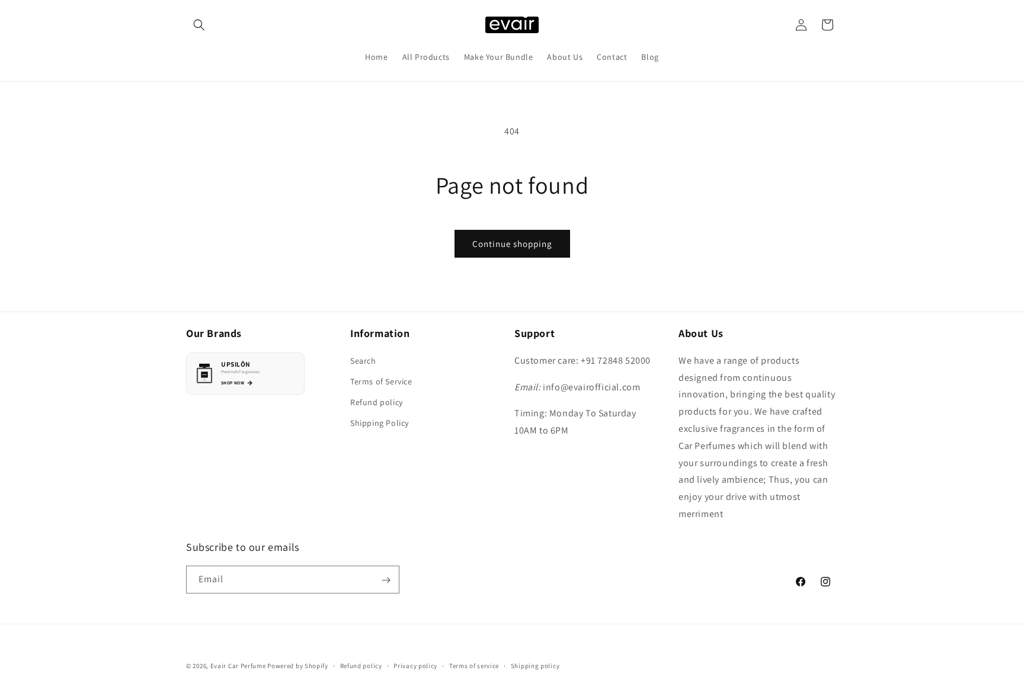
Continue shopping (512, 243)
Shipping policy (535, 665)
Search (363, 360)
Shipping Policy (379, 423)
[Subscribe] (386, 580)
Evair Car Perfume (238, 666)
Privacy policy (415, 665)
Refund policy (376, 402)
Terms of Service (381, 381)
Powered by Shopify (297, 666)
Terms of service (474, 665)
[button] (199, 25)
